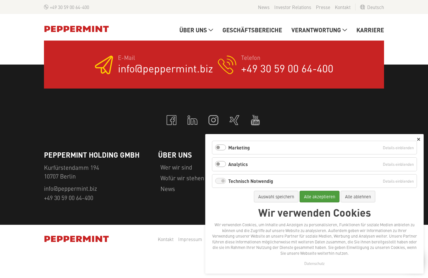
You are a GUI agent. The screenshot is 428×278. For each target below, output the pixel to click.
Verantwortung (316, 30)
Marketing (239, 147)
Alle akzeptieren (319, 196)
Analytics (238, 164)
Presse (323, 7)
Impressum (190, 239)
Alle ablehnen (358, 196)
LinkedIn (193, 120)
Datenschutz (314, 263)
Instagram (214, 120)
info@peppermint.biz (165, 68)
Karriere (370, 30)
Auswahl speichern (276, 196)
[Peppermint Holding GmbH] (76, 29)
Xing (235, 120)
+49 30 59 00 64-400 (69, 7)
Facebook (172, 120)
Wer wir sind (176, 167)
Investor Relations (292, 7)
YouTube (256, 120)
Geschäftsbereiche (252, 30)
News (264, 7)
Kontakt (343, 7)
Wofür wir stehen (182, 178)
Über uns (193, 30)
